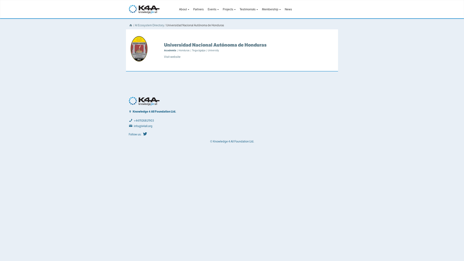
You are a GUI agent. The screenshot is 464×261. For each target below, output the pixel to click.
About (183, 9)
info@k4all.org (143, 126)
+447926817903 (144, 121)
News (288, 9)
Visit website (172, 57)
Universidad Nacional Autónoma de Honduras (215, 45)
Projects (228, 9)
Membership (270, 9)
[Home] (131, 25)
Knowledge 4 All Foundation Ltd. (154, 111)
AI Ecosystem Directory (149, 25)
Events (212, 9)
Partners (198, 9)
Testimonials (248, 9)
